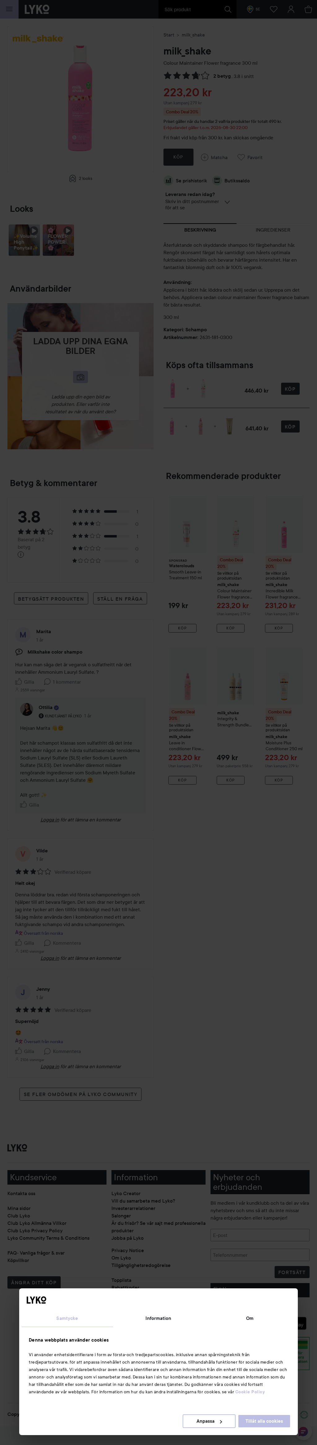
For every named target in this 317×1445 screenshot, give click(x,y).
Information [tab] (158, 1318)
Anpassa (206, 1421)
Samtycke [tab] (67, 1318)
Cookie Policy (250, 1391)
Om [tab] (250, 1318)
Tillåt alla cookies (264, 1421)
